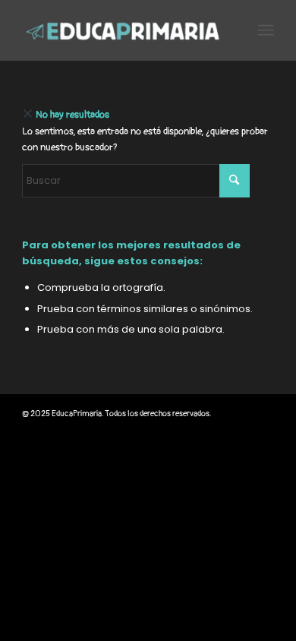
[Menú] (266, 30)
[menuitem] (266, 30)
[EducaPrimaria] (122, 30)
